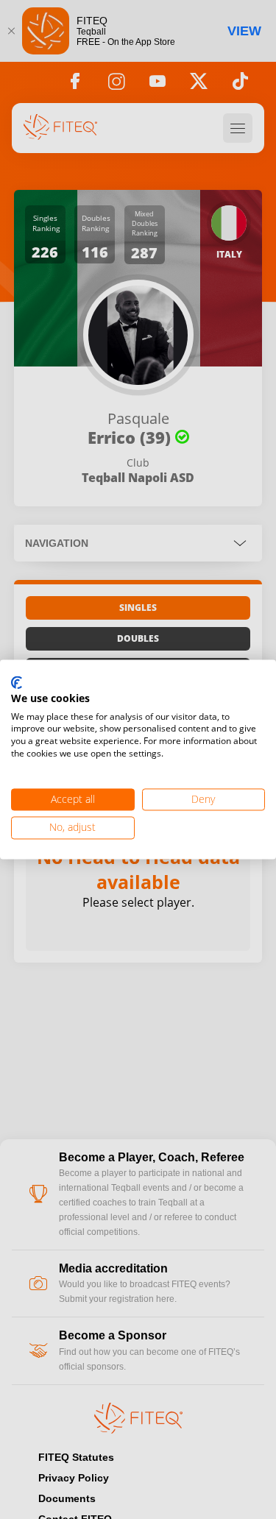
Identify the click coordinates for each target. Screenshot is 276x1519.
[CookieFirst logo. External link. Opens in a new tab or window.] (16, 683)
